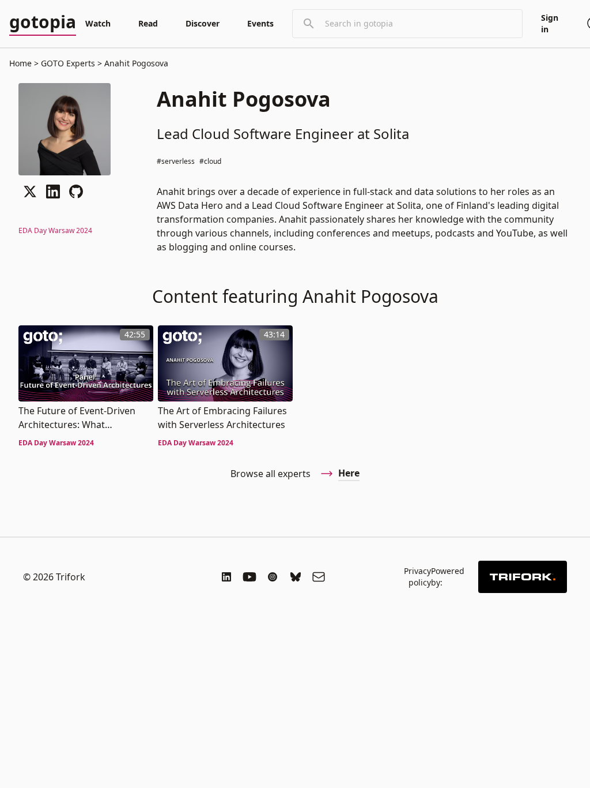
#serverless (176, 161)
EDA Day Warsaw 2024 (55, 230)
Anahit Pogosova (135, 63)
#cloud (210, 161)
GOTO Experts (68, 63)
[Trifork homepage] (522, 577)
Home (20, 63)
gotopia (42, 22)
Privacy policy (417, 576)
